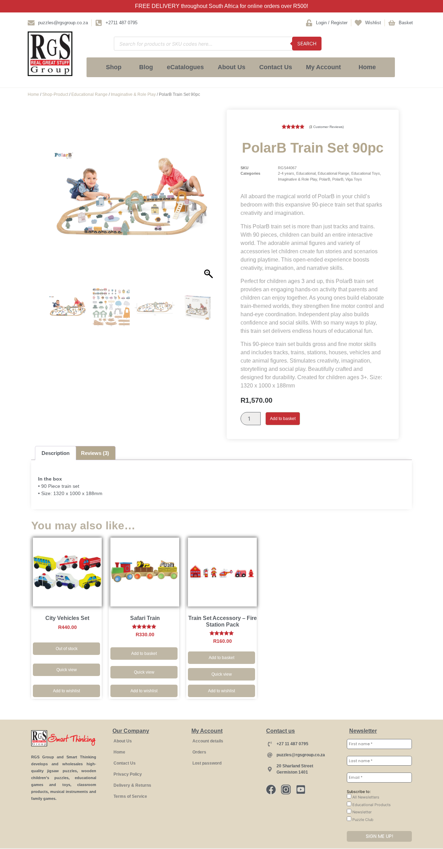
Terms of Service (130, 796)
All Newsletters (365, 797)
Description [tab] (56, 453)
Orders (199, 752)
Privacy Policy (128, 774)
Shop (113, 67)
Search (306, 43)
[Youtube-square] (301, 789)
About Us (231, 67)
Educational (306, 173)
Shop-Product (55, 94)
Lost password (207, 763)
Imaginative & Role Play (133, 94)
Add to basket (283, 418)
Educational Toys (365, 173)
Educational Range (89, 94)
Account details (207, 741)
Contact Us (275, 67)
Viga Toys (353, 179)
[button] (209, 201)
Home (367, 67)
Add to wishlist (66, 690)
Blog (146, 67)
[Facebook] (271, 789)
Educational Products (371, 804)
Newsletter (361, 812)
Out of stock (67, 648)
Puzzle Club (362, 819)
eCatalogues (185, 67)
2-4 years (286, 173)
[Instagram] (286, 789)
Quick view (66, 669)
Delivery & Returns (132, 785)
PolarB (324, 179)
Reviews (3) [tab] (95, 453)
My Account (323, 67)
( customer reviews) (326, 127)
